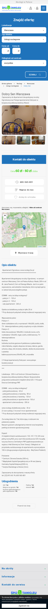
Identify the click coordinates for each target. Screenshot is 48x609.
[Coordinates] (24, 227)
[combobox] (24, 30)
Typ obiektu (7, 34)
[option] (24, 120)
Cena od (5, 46)
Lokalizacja (7, 25)
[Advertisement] (24, 538)
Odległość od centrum (11, 58)
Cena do (16, 46)
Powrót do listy (24, 506)
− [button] (5, 218)
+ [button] (5, 215)
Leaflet (40, 246)
